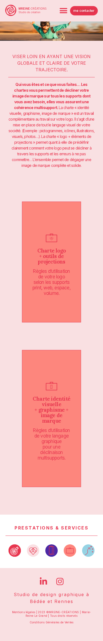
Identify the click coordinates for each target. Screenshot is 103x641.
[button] (63, 10)
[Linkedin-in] (43, 581)
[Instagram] (60, 581)
